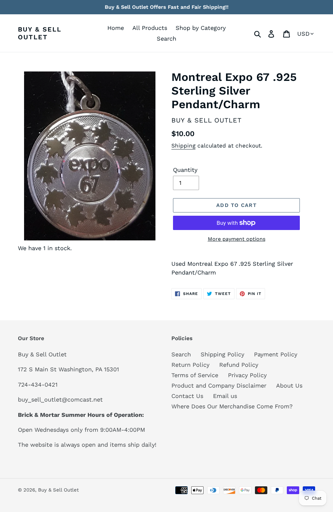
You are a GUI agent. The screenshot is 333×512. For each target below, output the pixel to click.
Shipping (183, 145)
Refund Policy (238, 364)
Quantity (185, 169)
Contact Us (187, 395)
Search (181, 354)
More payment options (236, 239)
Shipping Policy (222, 354)
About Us (289, 385)
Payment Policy (275, 354)
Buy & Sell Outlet (39, 33)
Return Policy (190, 364)
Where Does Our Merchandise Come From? (232, 406)
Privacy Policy (247, 375)
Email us (225, 395)
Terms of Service (194, 375)
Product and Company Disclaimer (218, 385)
